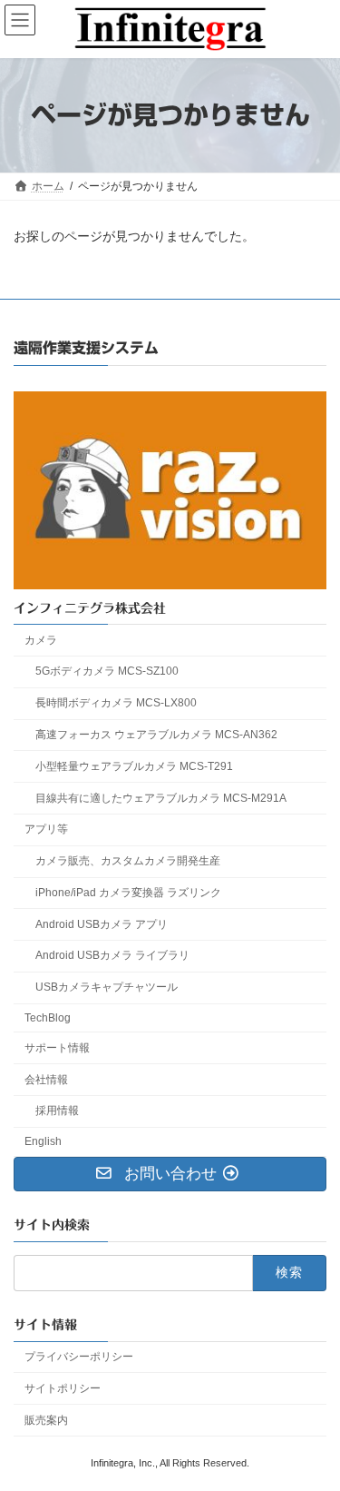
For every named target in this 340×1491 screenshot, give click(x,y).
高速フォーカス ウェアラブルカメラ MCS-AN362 (156, 734)
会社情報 (46, 1078)
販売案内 (46, 1419)
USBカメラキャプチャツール (106, 987)
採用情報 (57, 1110)
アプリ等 (46, 829)
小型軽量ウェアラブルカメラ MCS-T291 (134, 766)
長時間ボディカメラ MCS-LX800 (116, 702)
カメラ (40, 639)
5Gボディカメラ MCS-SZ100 (107, 671)
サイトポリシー (62, 1388)
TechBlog (47, 1018)
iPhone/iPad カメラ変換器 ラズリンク (128, 892)
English (43, 1141)
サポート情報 (57, 1048)
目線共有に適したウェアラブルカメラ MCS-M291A (161, 797)
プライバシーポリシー (78, 1356)
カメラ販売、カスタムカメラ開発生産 (127, 860)
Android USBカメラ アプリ (101, 924)
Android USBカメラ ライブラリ (112, 955)
